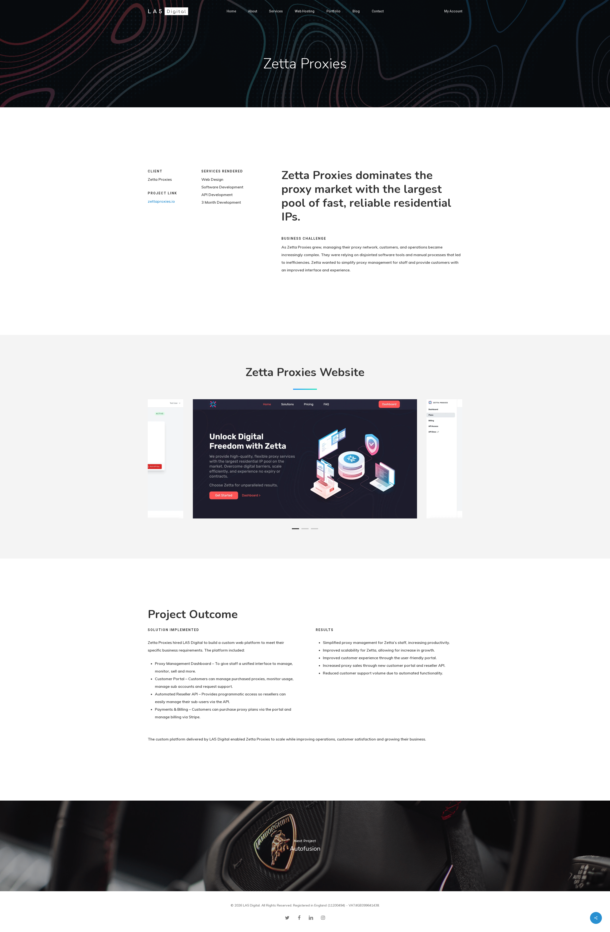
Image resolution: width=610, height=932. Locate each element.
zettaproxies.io (161, 201)
